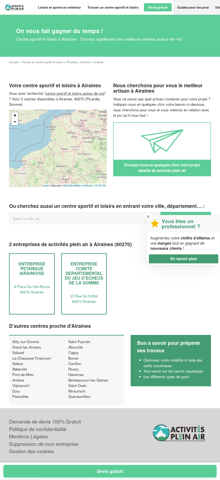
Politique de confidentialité (37, 428)
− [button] (15, 121)
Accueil (13, 62)
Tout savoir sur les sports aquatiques (173, 371)
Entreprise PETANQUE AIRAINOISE (31, 268)
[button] (59, 7)
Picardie (72, 62)
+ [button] (15, 115)
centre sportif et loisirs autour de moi (75, 93)
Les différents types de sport (166, 376)
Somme (85, 62)
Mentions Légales (28, 436)
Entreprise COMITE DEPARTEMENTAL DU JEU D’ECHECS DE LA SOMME (84, 273)
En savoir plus (183, 258)
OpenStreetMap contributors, (79, 185)
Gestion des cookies (31, 451)
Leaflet (45, 185)
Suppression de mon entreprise (43, 443)
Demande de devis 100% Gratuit (45, 421)
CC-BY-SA (100, 185)
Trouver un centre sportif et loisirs (42, 62)
